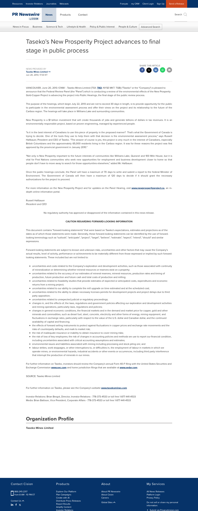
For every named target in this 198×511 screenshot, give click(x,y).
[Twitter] (20, 504)
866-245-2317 (20, 491)
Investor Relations (34, 3)
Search (178, 14)
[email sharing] (169, 70)
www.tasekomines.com (114, 388)
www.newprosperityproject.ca (147, 188)
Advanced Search (150, 27)
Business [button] (37, 26)
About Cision (107, 494)
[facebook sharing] (142, 70)
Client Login (148, 3)
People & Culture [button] (128, 26)
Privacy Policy (153, 497)
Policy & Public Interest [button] (102, 26)
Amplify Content (63, 507)
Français (124, 3)
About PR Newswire (110, 491)
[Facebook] (16, 504)
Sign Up (160, 3)
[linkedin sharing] (155, 70)
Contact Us (16, 500)
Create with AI (62, 497)
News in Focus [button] (21, 26)
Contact (82, 15)
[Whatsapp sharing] (162, 70)
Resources (17, 3)
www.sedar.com (128, 367)
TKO (99, 88)
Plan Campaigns (63, 494)
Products (65, 15)
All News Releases (155, 491)
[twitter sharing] (149, 71)
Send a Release (176, 3)
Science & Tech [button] (54, 26)
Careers (105, 497)
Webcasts (64, 3)
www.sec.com (59, 367)
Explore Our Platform (66, 491)
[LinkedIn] (12, 504)
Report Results (63, 504)
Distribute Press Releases (68, 500)
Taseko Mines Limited (40, 428)
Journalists (51, 3)
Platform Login (153, 494)
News (49, 15)
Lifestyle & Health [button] (76, 26)
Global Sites (107, 502)
